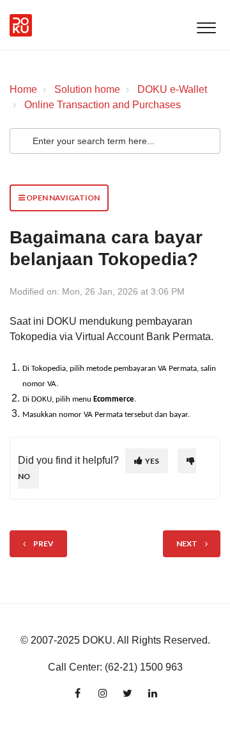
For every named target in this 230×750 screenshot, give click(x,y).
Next (186, 543)
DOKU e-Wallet (172, 89)
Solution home (87, 89)
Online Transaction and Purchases (102, 104)
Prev (43, 543)
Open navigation (62, 197)
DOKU (97, 640)
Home (23, 89)
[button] (206, 25)
